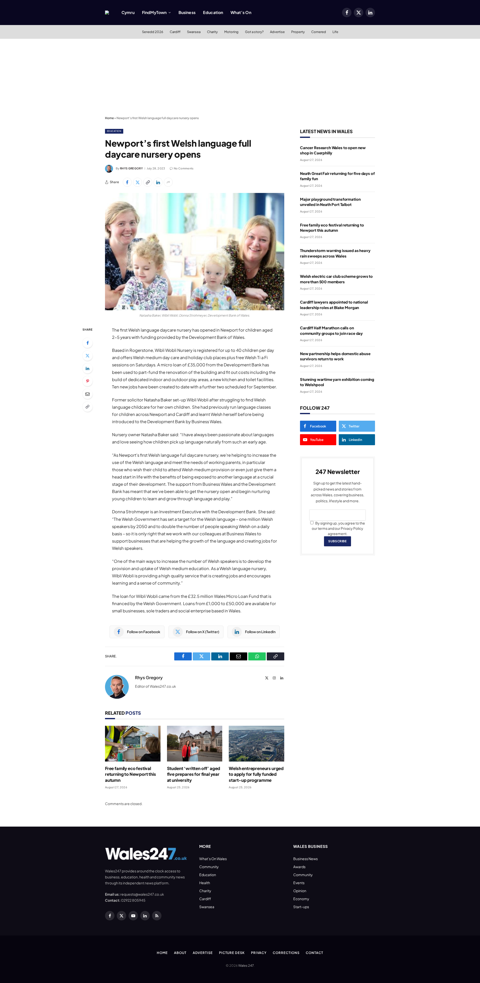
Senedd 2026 (152, 32)
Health (204, 882)
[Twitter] (87, 356)
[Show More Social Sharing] (168, 182)
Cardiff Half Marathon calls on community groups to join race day (331, 330)
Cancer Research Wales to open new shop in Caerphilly (333, 150)
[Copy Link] (147, 182)
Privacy (258, 953)
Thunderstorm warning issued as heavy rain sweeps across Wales (335, 253)
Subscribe (337, 541)
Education (213, 12)
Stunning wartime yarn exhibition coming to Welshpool (337, 382)
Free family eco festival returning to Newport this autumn (130, 774)
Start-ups (301, 906)
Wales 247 (246, 965)
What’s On (240, 12)
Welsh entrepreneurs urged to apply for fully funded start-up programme (256, 774)
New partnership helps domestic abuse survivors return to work (335, 356)
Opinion (299, 890)
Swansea (193, 32)
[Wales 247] (107, 12)
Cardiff (175, 32)
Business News (305, 858)
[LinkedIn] (87, 368)
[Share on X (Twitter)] (137, 182)
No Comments (184, 168)
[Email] (87, 394)
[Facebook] (87, 343)
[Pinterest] (87, 381)
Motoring (231, 32)
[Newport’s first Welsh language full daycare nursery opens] (194, 251)
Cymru (128, 12)
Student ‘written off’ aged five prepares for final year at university (193, 774)
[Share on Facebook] (127, 182)
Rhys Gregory (131, 168)
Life (335, 32)
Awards (299, 866)
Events (298, 882)
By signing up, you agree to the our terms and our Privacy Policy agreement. (338, 528)
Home (109, 118)
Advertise (277, 32)
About (180, 953)
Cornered (318, 32)
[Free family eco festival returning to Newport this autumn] (132, 744)
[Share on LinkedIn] (158, 182)
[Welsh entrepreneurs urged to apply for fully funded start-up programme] (256, 744)
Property (298, 32)
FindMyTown (154, 12)
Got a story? (254, 32)
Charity (212, 32)
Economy (301, 898)
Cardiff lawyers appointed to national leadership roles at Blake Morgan (334, 305)
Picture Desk (232, 953)
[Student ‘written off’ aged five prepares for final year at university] (194, 744)
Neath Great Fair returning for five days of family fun (337, 176)
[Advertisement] (240, 76)
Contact (314, 953)
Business (187, 12)
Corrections (286, 953)
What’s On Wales (213, 858)
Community (209, 866)
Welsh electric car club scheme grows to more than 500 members (336, 279)
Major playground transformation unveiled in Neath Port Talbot (330, 202)
